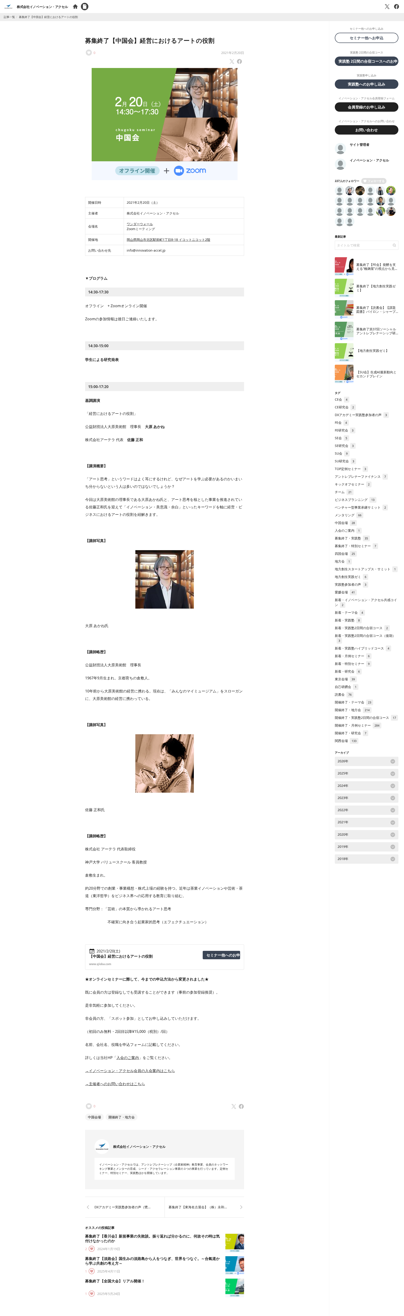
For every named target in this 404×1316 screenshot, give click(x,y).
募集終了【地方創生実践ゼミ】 (376, 288)
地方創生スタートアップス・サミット (365, 569)
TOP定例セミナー (350, 469)
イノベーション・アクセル (369, 160)
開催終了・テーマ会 (353, 702)
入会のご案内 (127, 1057)
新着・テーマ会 (349, 612)
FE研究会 (344, 430)
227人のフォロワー (347, 181)
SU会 (341, 453)
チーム (343, 492)
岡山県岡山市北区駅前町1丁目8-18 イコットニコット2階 (168, 239)
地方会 (342, 561)
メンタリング (348, 515)
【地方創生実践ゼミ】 (372, 350)
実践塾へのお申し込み (366, 84)
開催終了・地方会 (121, 1117)
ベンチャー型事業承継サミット (360, 507)
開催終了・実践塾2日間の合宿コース (365, 717)
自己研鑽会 (346, 687)
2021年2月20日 (232, 52)
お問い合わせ (366, 129)
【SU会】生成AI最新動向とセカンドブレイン (376, 374)
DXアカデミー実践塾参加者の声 (361, 415)
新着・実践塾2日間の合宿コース (361, 628)
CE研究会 (344, 407)
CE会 (341, 399)
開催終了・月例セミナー (357, 725)
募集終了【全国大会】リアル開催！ (115, 1281)
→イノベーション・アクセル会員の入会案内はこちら (130, 1070)
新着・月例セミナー (352, 656)
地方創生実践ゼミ (350, 576)
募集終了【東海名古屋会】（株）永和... (198, 1207)
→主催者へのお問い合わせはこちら (115, 1083)
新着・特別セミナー (352, 663)
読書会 (343, 694)
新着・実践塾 (347, 620)
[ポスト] (387, 6)
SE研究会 (344, 445)
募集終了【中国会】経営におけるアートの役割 (149, 40)
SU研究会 (344, 461)
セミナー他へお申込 (368, 37)
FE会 (341, 422)
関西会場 (346, 740)
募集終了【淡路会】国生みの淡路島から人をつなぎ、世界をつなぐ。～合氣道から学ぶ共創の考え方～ (152, 1261)
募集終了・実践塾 (351, 538)
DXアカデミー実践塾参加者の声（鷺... (122, 1207)
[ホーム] (75, 6)
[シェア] (396, 6)
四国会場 (345, 553)
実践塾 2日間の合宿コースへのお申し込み (368, 61)
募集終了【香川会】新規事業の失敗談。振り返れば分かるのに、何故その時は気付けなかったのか (152, 1238)
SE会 (341, 438)
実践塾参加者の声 (350, 584)
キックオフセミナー (352, 484)
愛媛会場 (345, 592)
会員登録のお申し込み (366, 107)
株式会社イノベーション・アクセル (42, 6)
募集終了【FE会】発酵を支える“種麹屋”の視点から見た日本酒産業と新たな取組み (377, 268)
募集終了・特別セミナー (355, 546)
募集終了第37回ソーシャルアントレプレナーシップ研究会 (376, 333)
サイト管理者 (359, 144)
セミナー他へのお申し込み (223, 955)
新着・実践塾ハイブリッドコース (362, 648)
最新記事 (340, 237)
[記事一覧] (84, 6)
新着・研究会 (347, 671)
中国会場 (94, 1117)
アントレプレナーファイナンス (360, 476)
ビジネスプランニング (355, 499)
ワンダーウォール (140, 224)
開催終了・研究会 (350, 733)
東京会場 (345, 679)
